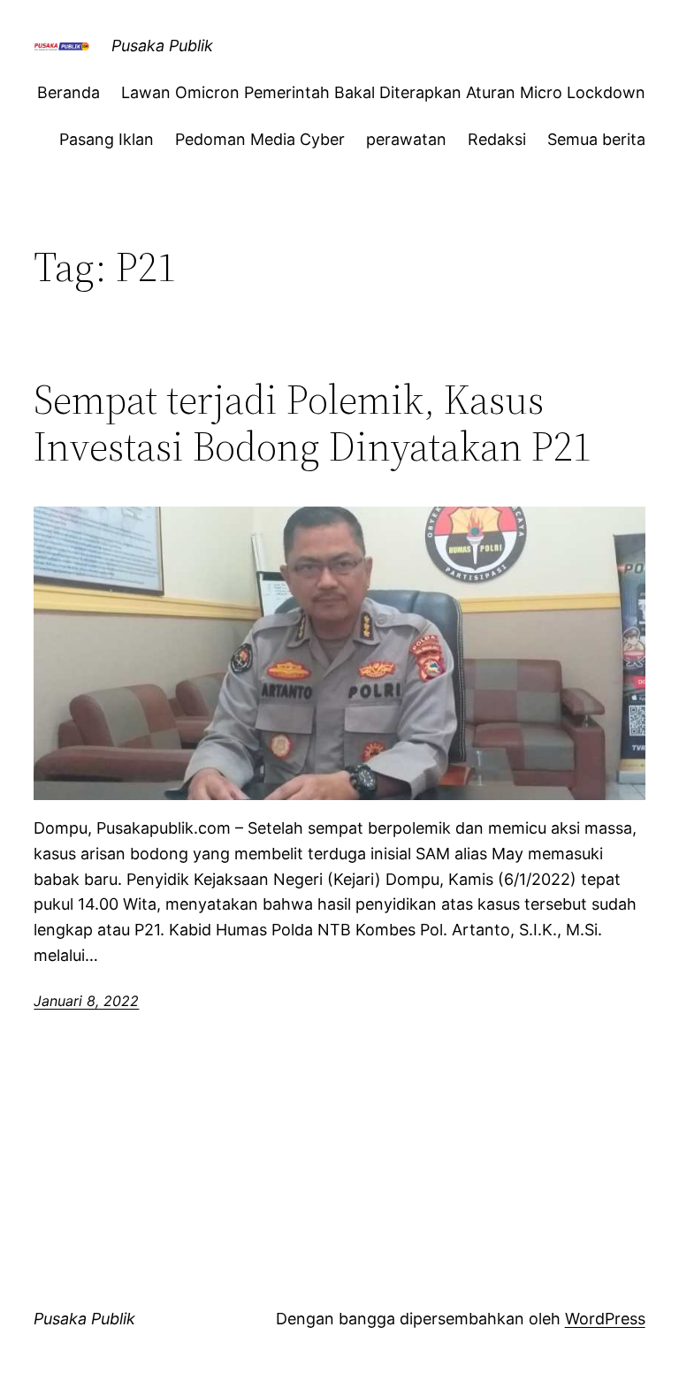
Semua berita (596, 139)
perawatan (406, 139)
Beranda (68, 92)
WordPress (605, 1318)
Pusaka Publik (162, 45)
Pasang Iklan (106, 139)
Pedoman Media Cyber (260, 139)
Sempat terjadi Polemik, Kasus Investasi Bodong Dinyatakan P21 (313, 422)
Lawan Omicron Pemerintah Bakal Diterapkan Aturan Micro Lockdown (383, 92)
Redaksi (497, 139)
